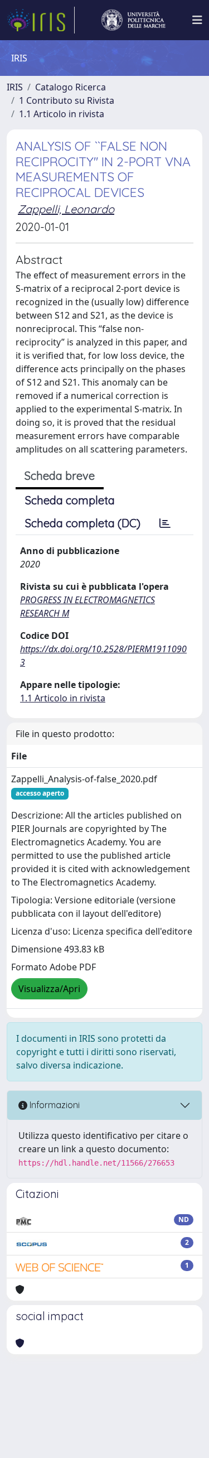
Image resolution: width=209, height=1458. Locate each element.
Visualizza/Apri (49, 989)
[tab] (165, 523)
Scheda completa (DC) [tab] (82, 523)
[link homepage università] (133, 20)
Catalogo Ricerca (70, 87)
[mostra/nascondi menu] (197, 20)
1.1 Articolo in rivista (61, 114)
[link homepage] (41, 20)
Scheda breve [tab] (60, 476)
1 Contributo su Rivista (66, 100)
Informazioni (53, 1104)
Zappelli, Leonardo (66, 209)
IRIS (15, 87)
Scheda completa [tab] (70, 500)
